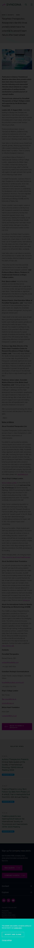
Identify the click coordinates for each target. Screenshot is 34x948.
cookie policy (18, 928)
